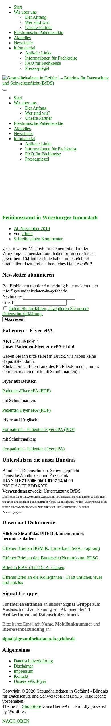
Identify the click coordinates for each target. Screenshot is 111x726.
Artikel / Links (38, 52)
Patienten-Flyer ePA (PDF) (26, 390)
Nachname (12, 296)
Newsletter (23, 42)
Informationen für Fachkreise (51, 58)
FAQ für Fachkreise (43, 63)
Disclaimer (23, 666)
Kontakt (21, 676)
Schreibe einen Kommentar (38, 238)
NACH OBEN (16, 721)
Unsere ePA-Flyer (30, 681)
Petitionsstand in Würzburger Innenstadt (50, 217)
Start (18, 7)
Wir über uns (25, 12)
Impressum (23, 671)
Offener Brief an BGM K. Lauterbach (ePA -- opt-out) (51, 548)
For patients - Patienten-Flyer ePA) (33, 448)
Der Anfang (35, 17)
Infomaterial (24, 47)
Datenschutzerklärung (33, 660)
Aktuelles (22, 37)
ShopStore (31, 706)
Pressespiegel (37, 68)
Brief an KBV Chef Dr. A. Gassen (33, 567)
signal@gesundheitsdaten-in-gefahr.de (38, 638)
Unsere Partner (38, 27)
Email (7, 302)
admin (27, 233)
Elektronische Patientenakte (38, 32)
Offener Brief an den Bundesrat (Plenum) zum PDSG (50, 557)
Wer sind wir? (37, 22)
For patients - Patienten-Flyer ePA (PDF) (38, 429)
